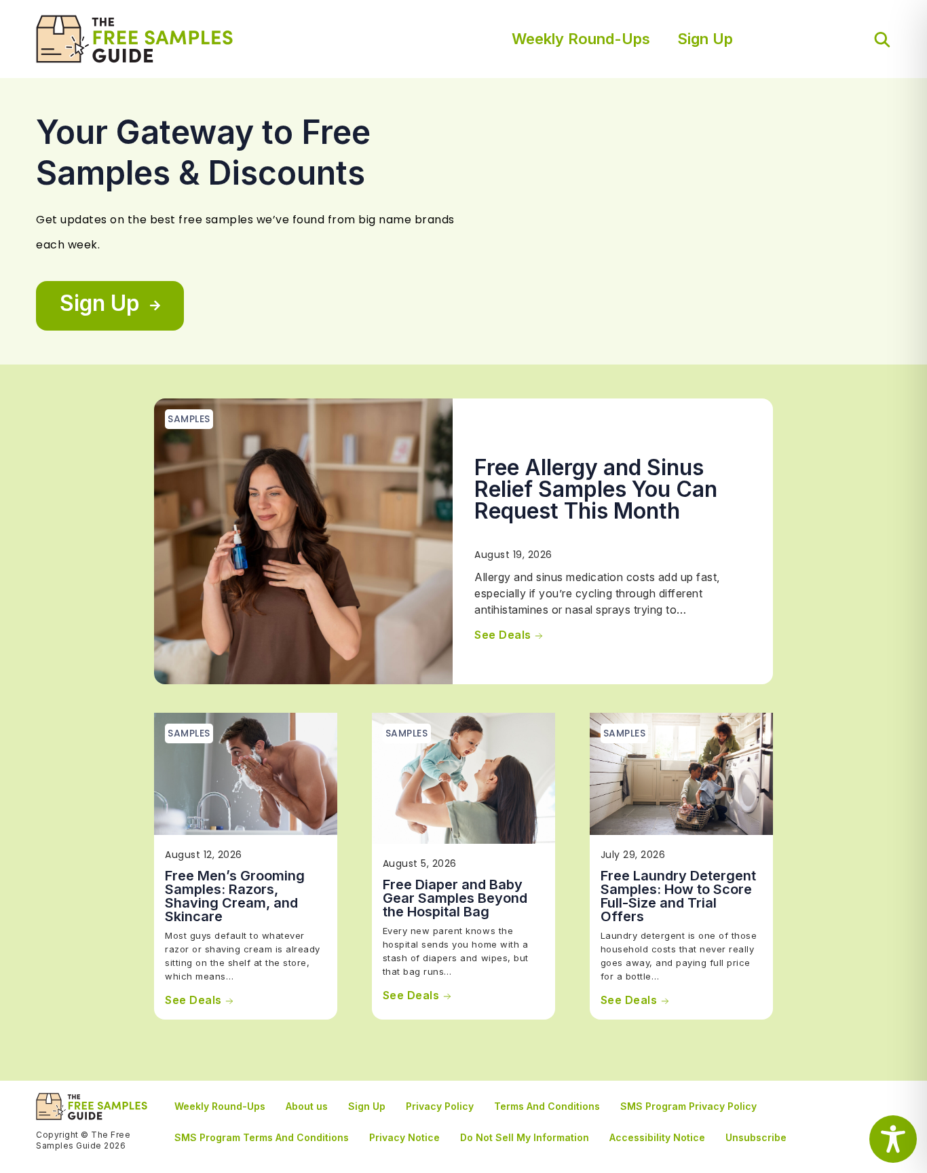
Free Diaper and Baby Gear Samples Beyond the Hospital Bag (455, 898)
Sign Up (705, 39)
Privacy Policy (440, 1106)
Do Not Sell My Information (524, 1137)
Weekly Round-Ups (581, 39)
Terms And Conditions (547, 1106)
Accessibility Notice (657, 1137)
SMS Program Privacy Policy (688, 1106)
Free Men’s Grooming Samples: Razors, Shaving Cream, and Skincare (235, 896)
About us (307, 1106)
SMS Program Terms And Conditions (261, 1137)
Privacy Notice (404, 1137)
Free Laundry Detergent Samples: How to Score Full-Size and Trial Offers (678, 896)
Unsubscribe (756, 1137)
